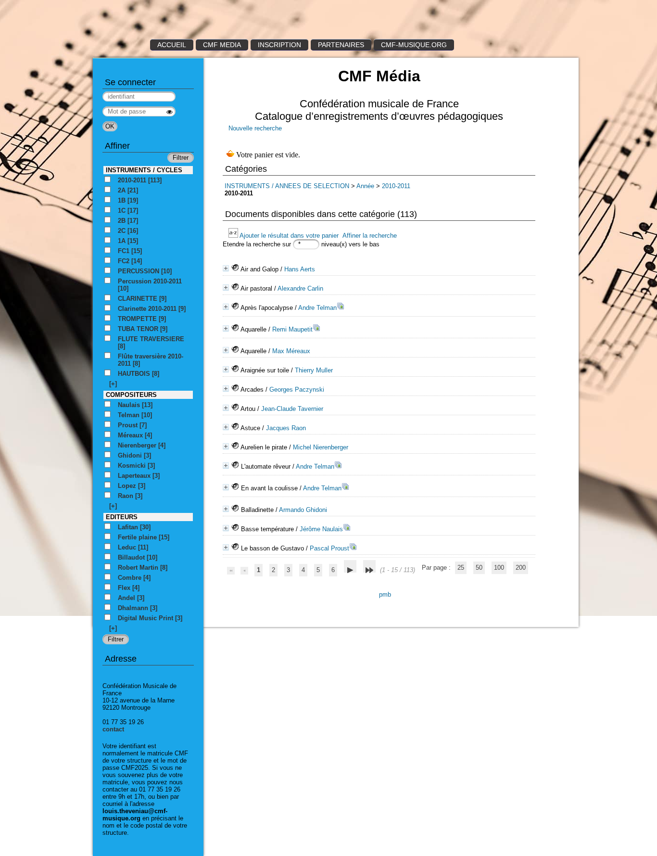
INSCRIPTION (279, 45)
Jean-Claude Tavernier (292, 408)
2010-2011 (396, 186)
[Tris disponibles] (234, 235)
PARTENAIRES (341, 45)
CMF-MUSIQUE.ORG (414, 45)
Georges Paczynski (296, 389)
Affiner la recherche (369, 235)
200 (521, 567)
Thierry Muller (314, 370)
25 (460, 567)
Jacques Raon (286, 428)
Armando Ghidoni (303, 509)
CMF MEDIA (222, 45)
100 (499, 567)
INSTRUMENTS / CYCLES (144, 170)
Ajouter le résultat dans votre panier (289, 235)
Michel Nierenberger (320, 447)
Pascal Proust (329, 548)
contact (113, 729)
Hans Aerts (299, 269)
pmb (385, 594)
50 (479, 567)
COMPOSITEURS (131, 394)
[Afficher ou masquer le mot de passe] (169, 112)
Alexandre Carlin (300, 288)
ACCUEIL (171, 45)
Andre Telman (317, 307)
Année (365, 186)
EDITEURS (122, 517)
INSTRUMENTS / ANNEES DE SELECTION (287, 186)
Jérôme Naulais (321, 529)
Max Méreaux (291, 351)
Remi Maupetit (292, 329)
